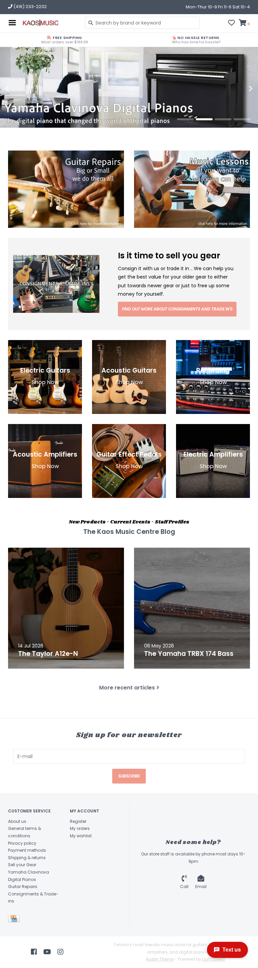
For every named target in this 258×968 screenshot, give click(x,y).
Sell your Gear (22, 865)
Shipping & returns (27, 857)
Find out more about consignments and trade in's (177, 309)
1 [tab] (185, 119)
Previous (22, 88)
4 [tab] (241, 119)
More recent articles (127, 687)
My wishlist (81, 836)
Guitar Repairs (22, 886)
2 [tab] (204, 119)
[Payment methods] (15, 920)
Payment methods (27, 850)
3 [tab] (223, 119)
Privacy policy (22, 843)
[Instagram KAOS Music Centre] (60, 952)
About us (17, 821)
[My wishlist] (231, 23)
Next (236, 88)
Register (78, 821)
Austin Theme (160, 959)
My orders (80, 828)
